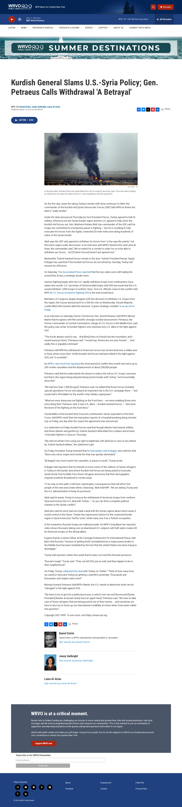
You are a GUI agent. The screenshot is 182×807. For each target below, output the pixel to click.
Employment (105, 783)
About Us (119, 28)
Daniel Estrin (25, 106)
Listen (11, 28)
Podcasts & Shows (69, 28)
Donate (167, 7)
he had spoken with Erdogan (102, 450)
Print (167, 108)
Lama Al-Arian (53, 106)
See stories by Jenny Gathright (76, 660)
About (68, 783)
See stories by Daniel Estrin (74, 642)
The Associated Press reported (74, 272)
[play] (12, 19)
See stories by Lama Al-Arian (60, 683)
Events (89, 28)
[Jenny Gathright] (50, 662)
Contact (103, 789)
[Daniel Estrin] (50, 640)
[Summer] (91, 48)
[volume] (19, 19)
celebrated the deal (72, 571)
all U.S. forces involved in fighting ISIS (69, 292)
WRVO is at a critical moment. (59, 713)
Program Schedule (43, 28)
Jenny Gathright (39, 106)
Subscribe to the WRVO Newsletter (33, 755)
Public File (140, 783)
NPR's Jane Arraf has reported (64, 363)
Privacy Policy (141, 789)
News (24, 28)
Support (103, 28)
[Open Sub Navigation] (17, 28)
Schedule (69, 789)
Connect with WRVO (140, 28)
